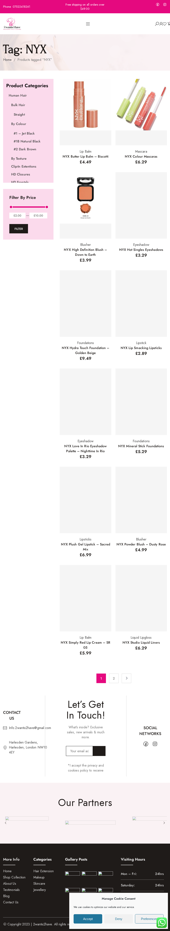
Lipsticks (85, 539)
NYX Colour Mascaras (141, 156)
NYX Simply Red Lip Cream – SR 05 (85, 645)
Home (7, 59)
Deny (118, 919)
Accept (88, 919)
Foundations (85, 343)
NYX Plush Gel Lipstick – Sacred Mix (85, 547)
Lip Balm (86, 151)
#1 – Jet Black (24, 133)
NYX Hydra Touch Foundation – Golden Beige (85, 350)
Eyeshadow (141, 244)
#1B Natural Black (27, 141)
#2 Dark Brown (25, 149)
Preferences (149, 919)
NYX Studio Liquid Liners (141, 642)
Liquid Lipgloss (141, 637)
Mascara (141, 151)
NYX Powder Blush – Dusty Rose (141, 544)
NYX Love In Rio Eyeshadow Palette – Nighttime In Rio (85, 448)
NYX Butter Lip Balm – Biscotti (85, 156)
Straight (19, 114)
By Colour (18, 123)
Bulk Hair (18, 105)
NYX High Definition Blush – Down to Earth (85, 252)
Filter (19, 229)
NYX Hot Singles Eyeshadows (141, 249)
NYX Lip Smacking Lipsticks (141, 347)
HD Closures (20, 174)
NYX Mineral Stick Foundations (141, 446)
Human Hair (18, 95)
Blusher (85, 244)
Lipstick (141, 343)
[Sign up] (99, 751)
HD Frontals (20, 182)
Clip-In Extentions (23, 166)
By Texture (19, 158)
